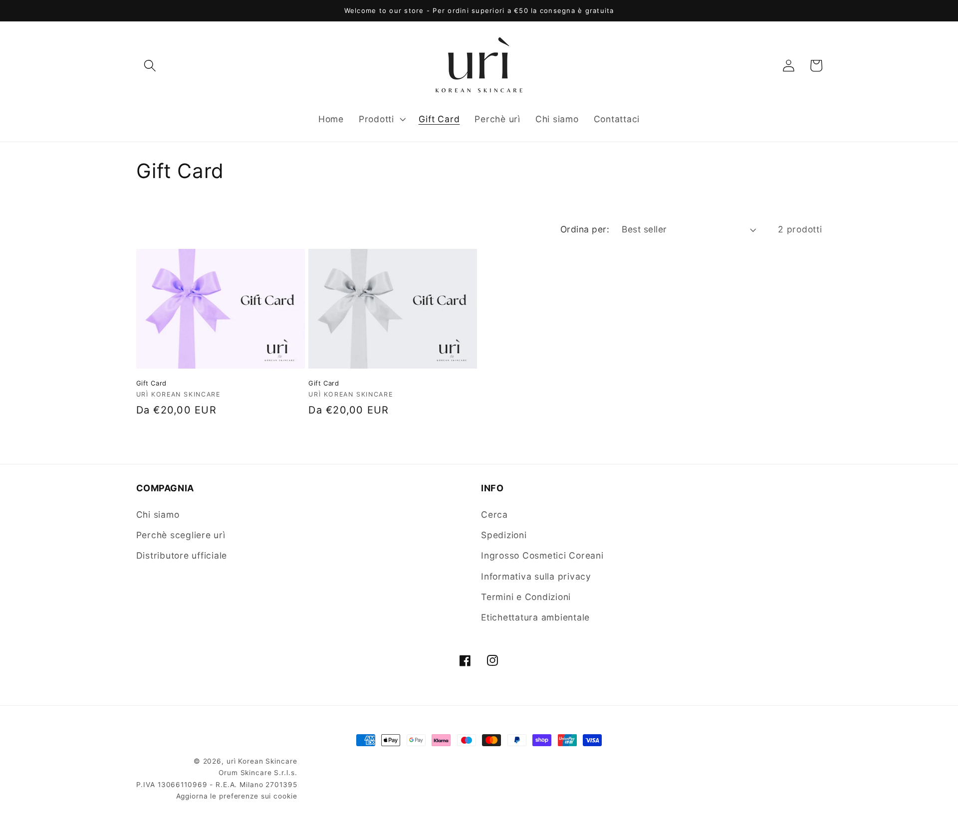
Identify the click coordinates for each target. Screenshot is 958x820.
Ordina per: (585, 229)
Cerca (494, 514)
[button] (150, 65)
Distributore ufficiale (182, 556)
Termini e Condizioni (526, 597)
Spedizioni (504, 535)
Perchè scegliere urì (181, 535)
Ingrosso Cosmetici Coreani (542, 556)
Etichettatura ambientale (535, 617)
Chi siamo (158, 514)
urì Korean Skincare (262, 761)
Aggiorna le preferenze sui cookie (236, 797)
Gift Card (151, 383)
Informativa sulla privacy (536, 576)
